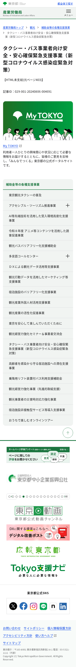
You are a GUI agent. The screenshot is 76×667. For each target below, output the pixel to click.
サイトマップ (12, 643)
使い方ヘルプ (44, 635)
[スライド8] (34, 497)
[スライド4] (20, 497)
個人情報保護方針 (59, 628)
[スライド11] (45, 497)
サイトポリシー (34, 628)
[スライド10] (41, 497)
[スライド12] (48, 497)
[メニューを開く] (68, 13)
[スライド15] (59, 497)
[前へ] (11, 496)
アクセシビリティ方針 (17, 635)
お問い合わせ (12, 628)
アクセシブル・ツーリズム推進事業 (32, 205)
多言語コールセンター (23, 256)
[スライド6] (27, 497)
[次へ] (64, 496)
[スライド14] (55, 497)
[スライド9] (38, 497)
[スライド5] (24, 497)
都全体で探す (65, 3)
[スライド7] (31, 497)
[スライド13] (52, 497)
